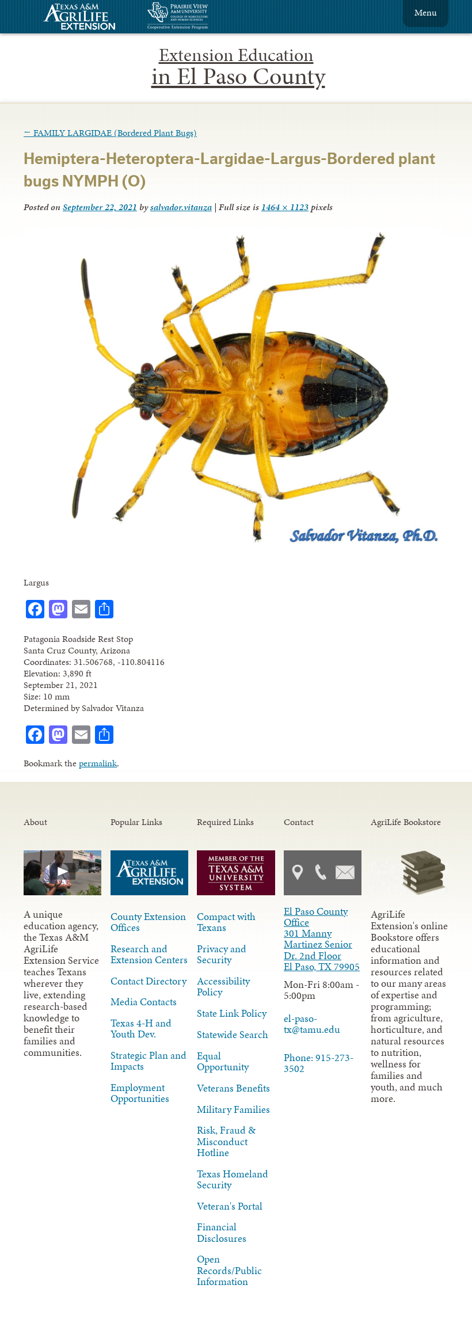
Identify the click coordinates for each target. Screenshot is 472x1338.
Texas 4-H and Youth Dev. (141, 1028)
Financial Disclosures (221, 1232)
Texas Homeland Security (232, 1179)
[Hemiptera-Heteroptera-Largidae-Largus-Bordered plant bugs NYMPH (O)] (233, 545)
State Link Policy (232, 1013)
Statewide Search (232, 1034)
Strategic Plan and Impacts (148, 1060)
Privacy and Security (221, 954)
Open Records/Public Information (229, 1270)
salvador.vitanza (181, 207)
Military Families (233, 1109)
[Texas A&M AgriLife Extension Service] (86, 18)
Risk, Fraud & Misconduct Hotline (226, 1141)
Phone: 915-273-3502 (318, 1063)
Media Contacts (144, 1002)
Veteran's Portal (229, 1206)
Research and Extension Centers (149, 954)
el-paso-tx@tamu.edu (312, 1024)
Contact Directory (148, 981)
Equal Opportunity (223, 1061)
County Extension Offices (148, 922)
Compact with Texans (226, 922)
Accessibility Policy (223, 986)
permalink (98, 763)
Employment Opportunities (140, 1093)
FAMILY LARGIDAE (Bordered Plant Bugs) (110, 132)
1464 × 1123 (285, 207)
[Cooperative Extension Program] (209, 17)
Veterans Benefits (233, 1088)
